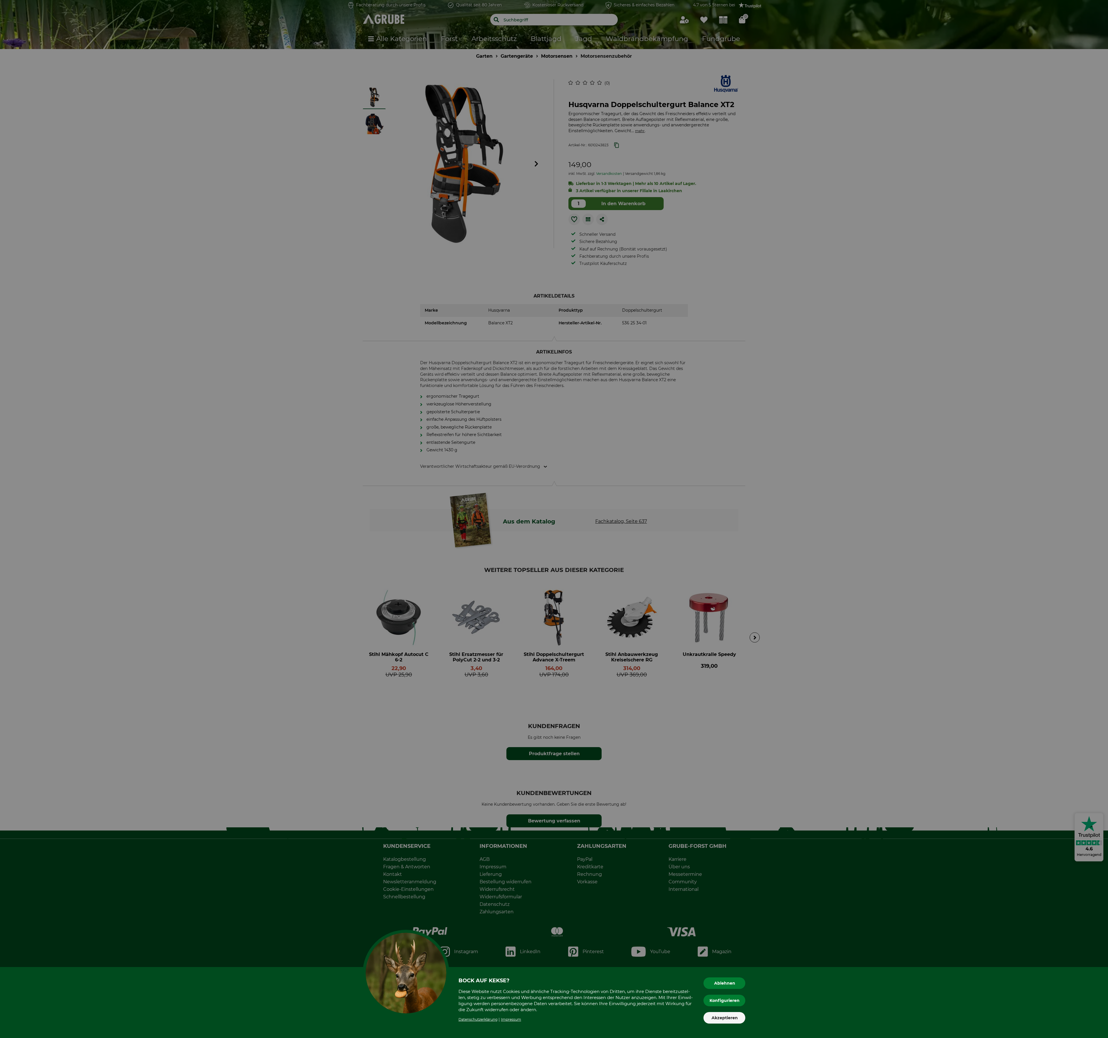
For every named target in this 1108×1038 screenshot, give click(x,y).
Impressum (511, 1019)
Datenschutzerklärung (477, 1019)
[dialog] (554, 519)
